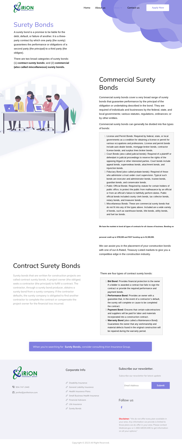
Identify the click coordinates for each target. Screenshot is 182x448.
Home (87, 7)
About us (100, 7)
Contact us (133, 7)
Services (115, 7)
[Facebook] (122, 408)
